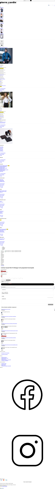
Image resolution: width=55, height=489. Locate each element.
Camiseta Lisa (1, 77)
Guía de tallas (4, 280)
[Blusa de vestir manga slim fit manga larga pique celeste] (4, 334)
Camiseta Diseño (2, 78)
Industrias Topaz (3, 363)
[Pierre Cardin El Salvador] (8, 3)
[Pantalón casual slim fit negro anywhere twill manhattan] (5, 327)
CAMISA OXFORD (2, 167)
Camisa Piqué (1, 70)
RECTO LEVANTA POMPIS (3, 191)
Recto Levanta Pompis (3, 120)
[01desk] (6, 63)
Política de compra (4, 357)
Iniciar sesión (2, 47)
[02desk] (6, 107)
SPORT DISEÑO (2, 180)
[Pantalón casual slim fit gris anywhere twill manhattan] (27, 323)
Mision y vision (3, 365)
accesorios (2, 23)
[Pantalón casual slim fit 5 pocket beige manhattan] (3, 320)
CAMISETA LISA (2, 239)
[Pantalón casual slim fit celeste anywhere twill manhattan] (4, 327)
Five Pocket (1, 80)
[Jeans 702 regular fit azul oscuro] (1, 313)
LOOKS (0, 86)
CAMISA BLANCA (2, 170)
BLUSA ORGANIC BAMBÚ (4, 229)
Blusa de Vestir (2, 115)
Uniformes (1, 33)
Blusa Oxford (1, 114)
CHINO (1, 201)
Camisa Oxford (2, 71)
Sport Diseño (1, 76)
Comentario (4, 298)
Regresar (2, 265)
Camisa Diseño (2, 73)
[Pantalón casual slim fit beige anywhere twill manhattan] (3, 327)
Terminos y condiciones (4, 360)
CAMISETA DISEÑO (2, 181)
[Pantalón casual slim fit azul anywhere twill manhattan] (1, 327)
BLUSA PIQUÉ (1, 230)
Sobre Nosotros (3, 364)
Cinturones (1, 147)
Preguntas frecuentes (4, 354)
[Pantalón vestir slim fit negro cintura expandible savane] (27, 344)
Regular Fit (1, 83)
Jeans (0, 81)
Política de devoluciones (4, 358)
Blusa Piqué (1, 113)
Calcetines (1, 149)
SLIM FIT (1, 212)
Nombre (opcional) (5, 293)
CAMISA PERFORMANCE (3, 166)
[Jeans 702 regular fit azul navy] (27, 309)
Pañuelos (1, 148)
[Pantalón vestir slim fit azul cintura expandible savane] (1, 348)
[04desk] (6, 143)
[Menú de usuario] (52, 5)
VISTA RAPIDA (3, 317)
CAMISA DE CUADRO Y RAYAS (4, 169)
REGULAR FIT (1, 211)
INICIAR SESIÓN (3, 88)
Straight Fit (1, 82)
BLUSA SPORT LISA (2, 238)
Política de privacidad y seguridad (6, 359)
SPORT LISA (1, 179)
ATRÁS (1, 127)
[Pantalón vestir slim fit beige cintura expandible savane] (4, 348)
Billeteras (1, 146)
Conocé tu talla (8, 280)
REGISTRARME (2, 89)
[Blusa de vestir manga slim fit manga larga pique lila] (5, 334)
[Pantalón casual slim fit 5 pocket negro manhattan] (27, 316)
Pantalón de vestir (3, 85)
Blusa (1, 110)
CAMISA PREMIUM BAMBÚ (4, 165)
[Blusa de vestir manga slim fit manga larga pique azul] (1, 334)
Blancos (1, 28)
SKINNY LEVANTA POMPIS (3, 190)
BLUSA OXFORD (2, 231)
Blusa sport (2, 116)
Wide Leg (1, 121)
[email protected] (4, 486)
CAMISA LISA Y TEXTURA (3, 168)
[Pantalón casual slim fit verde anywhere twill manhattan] (7, 327)
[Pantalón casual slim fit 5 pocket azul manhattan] (1, 320)
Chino (0, 79)
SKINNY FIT (1, 213)
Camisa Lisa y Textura (2, 72)
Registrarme (5, 47)
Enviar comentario (51, 304)
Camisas (1, 66)
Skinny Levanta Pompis (3, 119)
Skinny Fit (1, 84)
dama (1, 12)
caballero (1, 7)
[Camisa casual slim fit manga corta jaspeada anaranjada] (1, 276)
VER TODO (1, 171)
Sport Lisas (1, 75)
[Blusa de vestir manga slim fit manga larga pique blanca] (3, 334)
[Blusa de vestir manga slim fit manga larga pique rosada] (27, 330)
